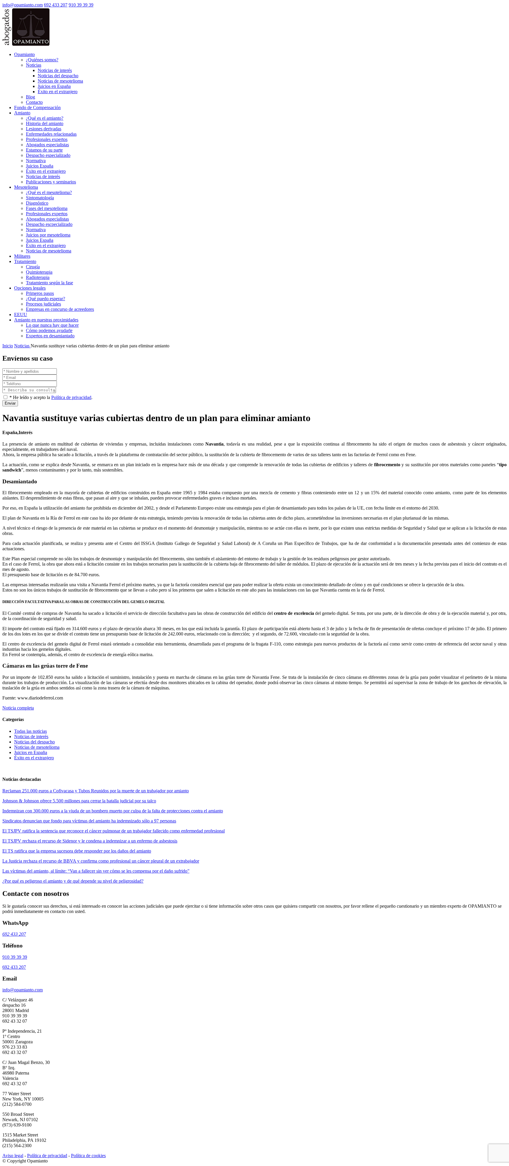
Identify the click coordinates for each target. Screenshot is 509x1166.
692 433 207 (55, 4)
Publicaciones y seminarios (51, 181)
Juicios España (39, 165)
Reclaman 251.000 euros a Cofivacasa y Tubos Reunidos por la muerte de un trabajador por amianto (95, 790)
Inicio (7, 345)
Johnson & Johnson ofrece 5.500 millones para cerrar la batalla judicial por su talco (79, 800)
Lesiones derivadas (43, 128)
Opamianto (24, 54)
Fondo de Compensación (37, 107)
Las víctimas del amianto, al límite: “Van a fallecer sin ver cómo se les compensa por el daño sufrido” (95, 870)
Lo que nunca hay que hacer (52, 325)
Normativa (36, 160)
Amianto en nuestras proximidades (46, 319)
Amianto (22, 112)
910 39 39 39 (81, 4)
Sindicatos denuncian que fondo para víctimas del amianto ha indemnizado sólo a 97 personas (89, 820)
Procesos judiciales (43, 303)
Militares (22, 256)
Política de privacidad (71, 397)
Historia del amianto (44, 123)
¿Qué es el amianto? (44, 118)
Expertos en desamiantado (50, 335)
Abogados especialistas (47, 144)
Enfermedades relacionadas (51, 134)
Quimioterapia (39, 272)
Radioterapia (37, 277)
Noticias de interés (55, 70)
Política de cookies (88, 1155)
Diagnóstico (37, 203)
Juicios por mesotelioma (48, 234)
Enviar (10, 403)
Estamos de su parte (44, 149)
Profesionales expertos (46, 139)
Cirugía (33, 266)
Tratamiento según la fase (49, 282)
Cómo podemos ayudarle (49, 330)
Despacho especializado (48, 155)
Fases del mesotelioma (46, 208)
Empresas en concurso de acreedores (60, 309)
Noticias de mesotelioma (60, 80)
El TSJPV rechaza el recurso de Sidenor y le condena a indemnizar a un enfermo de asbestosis (89, 840)
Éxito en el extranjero (57, 91)
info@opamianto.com (22, 4)
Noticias (33, 65)
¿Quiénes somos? (42, 59)
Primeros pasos (40, 293)
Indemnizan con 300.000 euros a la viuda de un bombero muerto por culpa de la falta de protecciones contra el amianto (112, 810)
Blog (30, 96)
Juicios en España (54, 86)
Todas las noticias (30, 731)
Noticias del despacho (58, 75)
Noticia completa (18, 707)
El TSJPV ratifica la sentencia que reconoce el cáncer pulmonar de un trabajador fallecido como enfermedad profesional (113, 830)
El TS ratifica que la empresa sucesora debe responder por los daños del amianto (76, 850)
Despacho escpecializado (49, 224)
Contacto (34, 102)
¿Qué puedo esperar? (45, 298)
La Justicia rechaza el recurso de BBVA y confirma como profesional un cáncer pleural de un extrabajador (100, 860)
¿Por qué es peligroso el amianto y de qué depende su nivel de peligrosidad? (72, 880)
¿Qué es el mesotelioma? (49, 192)
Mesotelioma (26, 187)
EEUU (20, 314)
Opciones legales (30, 287)
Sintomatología (40, 197)
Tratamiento (25, 261)
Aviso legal (12, 1155)
